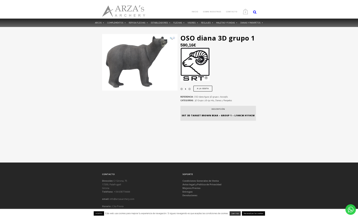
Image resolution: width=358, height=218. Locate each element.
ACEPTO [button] (98, 213)
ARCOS (98, 23)
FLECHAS (177, 23)
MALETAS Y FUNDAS (225, 23)
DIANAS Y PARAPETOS (250, 23)
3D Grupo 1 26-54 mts (204, 100)
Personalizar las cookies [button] (253, 213)
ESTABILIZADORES (159, 23)
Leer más (235, 213)
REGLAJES (206, 23)
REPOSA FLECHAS (137, 23)
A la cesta (203, 88)
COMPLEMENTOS (115, 23)
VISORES (192, 23)
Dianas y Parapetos (223, 100)
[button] (172, 38)
